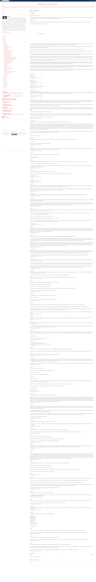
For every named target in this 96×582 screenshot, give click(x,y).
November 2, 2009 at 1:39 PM (35, 144)
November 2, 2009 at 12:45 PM (35, 82)
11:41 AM (35, 12)
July (5, 78)
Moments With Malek (6, 95)
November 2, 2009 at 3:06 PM (35, 319)
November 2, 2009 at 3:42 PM (35, 345)
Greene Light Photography (7, 104)
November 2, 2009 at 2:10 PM (35, 191)
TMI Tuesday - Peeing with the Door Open (9, 71)
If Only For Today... (6, 63)
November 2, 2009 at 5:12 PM (35, 504)
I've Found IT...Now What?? (7, 53)
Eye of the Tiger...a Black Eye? (8, 46)
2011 (4, 40)
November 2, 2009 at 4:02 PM (35, 364)
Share (30, 562)
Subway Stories (5, 102)
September (5, 75)
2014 (4, 36)
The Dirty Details (5, 117)
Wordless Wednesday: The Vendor (7, 105)
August (5, 77)
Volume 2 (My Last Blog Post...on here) (8, 108)
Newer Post (31, 554)
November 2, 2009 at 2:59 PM (35, 300)
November (5, 45)
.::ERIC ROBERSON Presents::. (7, 110)
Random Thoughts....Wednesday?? (8, 50)
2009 (4, 43)
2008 (4, 87)
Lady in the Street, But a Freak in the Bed (9, 57)
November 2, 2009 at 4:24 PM (35, 402)
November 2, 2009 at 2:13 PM (35, 196)
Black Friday (6, 48)
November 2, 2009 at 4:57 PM (35, 448)
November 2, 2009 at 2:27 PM (35, 224)
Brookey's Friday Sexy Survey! (8, 61)
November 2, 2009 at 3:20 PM (35, 339)
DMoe (31, 366)
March (5, 83)
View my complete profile (6, 32)
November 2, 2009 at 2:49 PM (35, 278)
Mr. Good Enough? (6, 67)
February (5, 84)
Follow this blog (14, 134)
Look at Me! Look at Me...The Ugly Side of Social (9, 99)
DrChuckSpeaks (5, 92)
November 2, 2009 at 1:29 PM (35, 135)
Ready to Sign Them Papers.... (35, 10)
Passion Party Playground (7, 113)
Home (62, 554)
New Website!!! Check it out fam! (7, 111)
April (5, 82)
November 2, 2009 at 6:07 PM (35, 550)
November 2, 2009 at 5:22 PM (35, 510)
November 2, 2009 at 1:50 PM (35, 157)
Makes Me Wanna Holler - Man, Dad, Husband (10, 98)
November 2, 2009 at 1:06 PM (35, 118)
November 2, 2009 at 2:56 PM (35, 291)
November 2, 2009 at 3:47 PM (35, 355)
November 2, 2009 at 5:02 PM (35, 474)
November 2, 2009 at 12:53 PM (35, 96)
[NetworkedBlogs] (14, 133)
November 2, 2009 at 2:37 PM (35, 256)
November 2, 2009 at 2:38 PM (35, 268)
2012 (4, 39)
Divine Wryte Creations (6, 101)
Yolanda (31, 444)
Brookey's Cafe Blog (48, 4)
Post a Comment (32, 553)
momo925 (31, 79)
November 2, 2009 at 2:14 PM (35, 206)
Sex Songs (5, 70)
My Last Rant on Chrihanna (8, 66)
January (5, 86)
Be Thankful (5, 49)
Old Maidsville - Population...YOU (8, 59)
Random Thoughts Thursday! (8, 55)
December (5, 44)
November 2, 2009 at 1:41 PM (35, 150)
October (5, 74)
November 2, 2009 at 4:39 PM (35, 442)
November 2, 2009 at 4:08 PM (35, 391)
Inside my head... (5, 107)
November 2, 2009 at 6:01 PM (35, 540)
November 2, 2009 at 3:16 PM (35, 328)
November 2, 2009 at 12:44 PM (35, 77)
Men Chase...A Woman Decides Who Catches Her (10, 58)
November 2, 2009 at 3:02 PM (35, 314)
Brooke (31, 184)
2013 (4, 38)
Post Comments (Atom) (37, 556)
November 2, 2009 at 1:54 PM (35, 177)
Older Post (92, 554)
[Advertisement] (37, 571)
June (5, 79)
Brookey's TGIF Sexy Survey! (8, 54)
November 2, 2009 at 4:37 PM (35, 433)
